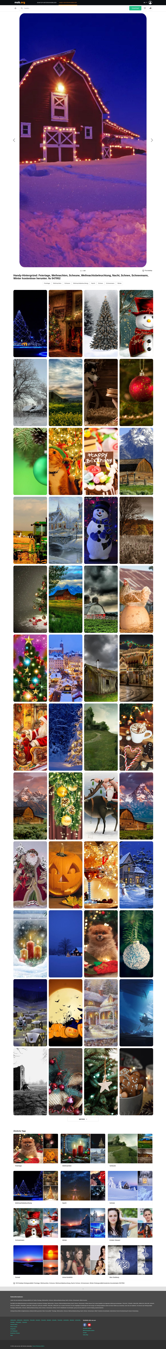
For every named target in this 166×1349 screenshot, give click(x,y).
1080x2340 (26, 1320)
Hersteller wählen (87, 1328)
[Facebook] (85, 1326)
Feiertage (47, 283)
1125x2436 (77, 1320)
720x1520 (24, 1322)
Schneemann (110, 283)
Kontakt (85, 1332)
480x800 (49, 1320)
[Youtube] (90, 1326)
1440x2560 (66, 1320)
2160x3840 (18, 1322)
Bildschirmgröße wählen (88, 1330)
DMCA (42, 1346)
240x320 (38, 1320)
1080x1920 (13, 1320)
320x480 (54, 1320)
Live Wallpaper (13, 1331)
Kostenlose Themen (15, 1333)
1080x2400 (19, 1320)
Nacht (93, 283)
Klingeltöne (13, 1328)
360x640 (72, 1320)
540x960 (12, 1322)
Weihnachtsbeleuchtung (80, 283)
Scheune (67, 283)
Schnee (100, 283)
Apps (11, 1335)
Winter (119, 283)
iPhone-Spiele (13, 1326)
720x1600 (43, 1320)
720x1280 (32, 1320)
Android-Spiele (13, 1324)
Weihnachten (57, 283)
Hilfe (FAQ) (85, 1334)
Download (135, 8)
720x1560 (59, 1320)
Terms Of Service (36, 1346)
